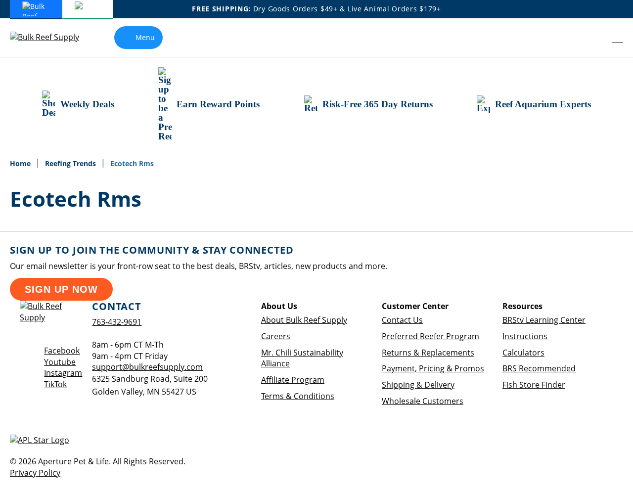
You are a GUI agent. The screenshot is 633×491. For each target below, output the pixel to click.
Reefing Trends (71, 163)
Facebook (62, 350)
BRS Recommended (539, 368)
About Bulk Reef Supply (304, 319)
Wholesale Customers (422, 401)
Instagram (63, 372)
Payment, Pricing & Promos (433, 368)
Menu (145, 37)
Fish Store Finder (533, 384)
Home (21, 163)
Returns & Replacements (428, 352)
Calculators (523, 352)
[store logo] (52, 37)
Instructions (524, 336)
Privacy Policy (35, 472)
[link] (596, 37)
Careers (275, 336)
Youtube (60, 362)
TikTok (55, 384)
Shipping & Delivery (418, 384)
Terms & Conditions (297, 396)
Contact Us (402, 319)
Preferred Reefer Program (430, 336)
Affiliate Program (292, 379)
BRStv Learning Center (544, 319)
